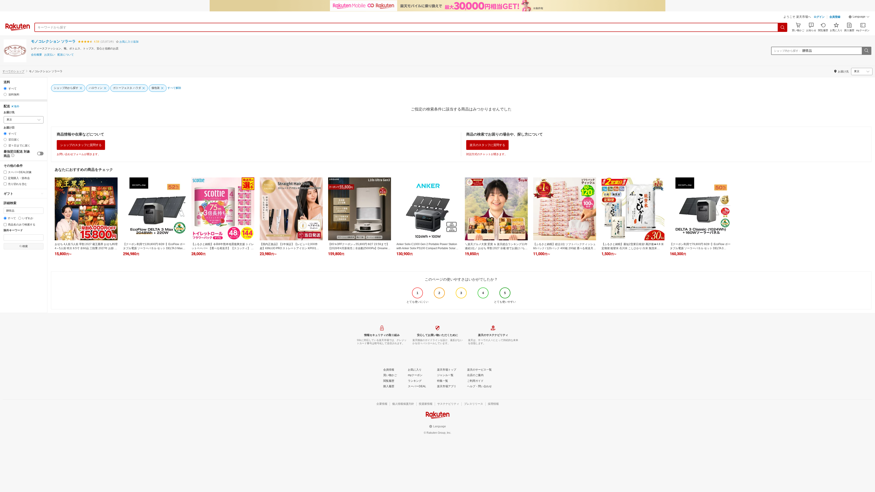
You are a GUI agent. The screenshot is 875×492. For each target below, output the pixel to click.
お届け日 (9, 127)
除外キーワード (13, 230)
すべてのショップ (13, 71)
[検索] (782, 27)
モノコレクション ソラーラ (53, 41)
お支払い (49, 54)
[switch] (40, 153)
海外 (16, 106)
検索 (25, 246)
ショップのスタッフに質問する (81, 145)
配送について (65, 54)
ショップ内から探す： (787, 50)
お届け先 (9, 112)
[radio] (5, 88)
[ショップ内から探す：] (866, 50)
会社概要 (36, 54)
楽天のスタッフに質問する (487, 145)
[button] (859, 17)
